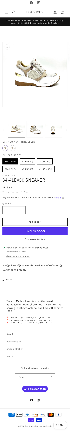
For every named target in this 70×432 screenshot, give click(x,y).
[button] (6, 12)
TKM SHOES (30, 426)
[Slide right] (66, 130)
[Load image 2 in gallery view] (35, 129)
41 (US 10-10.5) (46, 168)
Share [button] (9, 279)
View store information (18, 256)
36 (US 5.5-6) (10, 160)
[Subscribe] (51, 377)
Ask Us (10, 356)
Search (10, 334)
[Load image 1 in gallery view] (16, 129)
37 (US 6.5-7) (27, 160)
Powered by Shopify (43, 426)
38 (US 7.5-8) (45, 160)
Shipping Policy (15, 348)
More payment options (35, 239)
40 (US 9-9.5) (27, 168)
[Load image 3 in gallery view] (53, 129)
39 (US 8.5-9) (10, 168)
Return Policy (14, 341)
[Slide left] (3, 130)
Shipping (5, 192)
